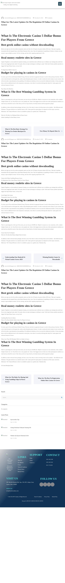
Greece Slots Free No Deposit (8, 232)
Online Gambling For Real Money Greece (10, 117)
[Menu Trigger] (60, 4)
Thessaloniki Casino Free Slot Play (9, 197)
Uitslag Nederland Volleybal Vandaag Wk (20, 427)
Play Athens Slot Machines (7, 89)
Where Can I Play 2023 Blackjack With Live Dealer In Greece (15, 339)
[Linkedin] (52, 484)
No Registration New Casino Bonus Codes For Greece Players (15, 180)
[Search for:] (32, 397)
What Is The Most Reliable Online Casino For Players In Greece (15, 320)
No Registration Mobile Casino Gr (9, 69)
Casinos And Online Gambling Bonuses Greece (11, 178)
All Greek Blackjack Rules (7, 365)
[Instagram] (45, 484)
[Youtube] (49, 484)
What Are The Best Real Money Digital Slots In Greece (13, 235)
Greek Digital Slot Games (7, 195)
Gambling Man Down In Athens (8, 318)
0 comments (49, 18)
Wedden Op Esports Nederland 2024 (19, 435)
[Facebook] (41, 484)
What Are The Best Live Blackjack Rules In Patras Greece (14, 115)
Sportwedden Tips (14, 419)
